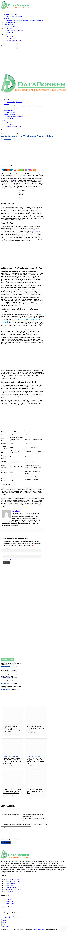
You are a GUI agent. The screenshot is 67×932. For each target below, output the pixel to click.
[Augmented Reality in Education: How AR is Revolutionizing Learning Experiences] (12, 714)
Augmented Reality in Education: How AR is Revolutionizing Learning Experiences (11, 729)
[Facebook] (15, 606)
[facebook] (4, 920)
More (5, 34)
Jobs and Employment (14, 16)
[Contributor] (2, 139)
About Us (10, 36)
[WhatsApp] (33, 606)
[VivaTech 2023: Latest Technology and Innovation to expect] (36, 714)
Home (6, 12)
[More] (45, 606)
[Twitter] (21, 606)
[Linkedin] (2, 529)
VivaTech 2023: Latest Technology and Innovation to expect (35, 728)
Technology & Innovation (15, 30)
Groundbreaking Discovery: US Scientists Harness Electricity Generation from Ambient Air (12, 760)
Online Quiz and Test (10, 22)
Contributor (7, 139)
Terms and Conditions (14, 41)
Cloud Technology (10, 28)
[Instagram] (5, 926)
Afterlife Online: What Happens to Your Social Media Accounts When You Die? (35, 760)
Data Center (11, 26)
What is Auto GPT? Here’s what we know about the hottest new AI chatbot (12, 791)
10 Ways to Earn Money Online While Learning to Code (35, 791)
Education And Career (11, 14)
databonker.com (39, 930)
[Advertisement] (33, 61)
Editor (28, 732)
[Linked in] (4, 922)
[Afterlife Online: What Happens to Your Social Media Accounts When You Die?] (36, 746)
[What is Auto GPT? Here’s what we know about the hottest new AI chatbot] (12, 777)
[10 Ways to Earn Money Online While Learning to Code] (36, 777)
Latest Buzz (10, 32)
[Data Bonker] (15, 858)
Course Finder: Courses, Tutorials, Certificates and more (25, 20)
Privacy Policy (9, 903)
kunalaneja (5, 733)
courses (6, 18)
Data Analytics (8, 24)
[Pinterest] (27, 606)
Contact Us (10, 38)
